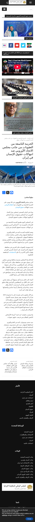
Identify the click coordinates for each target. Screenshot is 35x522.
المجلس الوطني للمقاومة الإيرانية (22, 98)
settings (4, 515)
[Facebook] (12, 193)
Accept (29, 519)
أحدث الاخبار (30, 138)
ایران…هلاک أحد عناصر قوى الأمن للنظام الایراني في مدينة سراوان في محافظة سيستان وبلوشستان (10, 368)
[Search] (4, 9)
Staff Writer (19, 162)
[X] (8, 193)
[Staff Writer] (25, 163)
